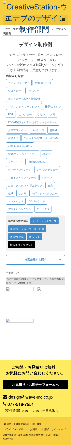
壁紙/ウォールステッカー (22, 154)
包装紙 (53, 130)
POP (11, 114)
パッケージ (37, 130)
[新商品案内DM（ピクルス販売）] (51, 301)
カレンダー (25, 114)
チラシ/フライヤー (18, 83)
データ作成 (42, 209)
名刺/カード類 (43, 83)
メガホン (47, 177)
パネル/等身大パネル (20, 146)
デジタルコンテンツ (19, 209)
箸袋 (50, 185)
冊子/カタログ (53, 106)
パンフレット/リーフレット (24, 106)
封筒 (52, 114)
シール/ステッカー (47, 169)
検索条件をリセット (21, 244)
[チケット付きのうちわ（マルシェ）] (20, 332)
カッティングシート (19, 169)
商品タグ (13, 138)
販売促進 (18, 237)
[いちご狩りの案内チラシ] (20, 301)
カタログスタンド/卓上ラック (25, 185)
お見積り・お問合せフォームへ (35, 384)
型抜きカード (15, 90)
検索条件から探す (35, 259)
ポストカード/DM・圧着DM (24, 98)
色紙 (10, 193)
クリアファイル (17, 130)
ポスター (34, 90)
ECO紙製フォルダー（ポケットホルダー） (32, 122)
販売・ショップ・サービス (28, 229)
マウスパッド (15, 201)
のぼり (46, 154)
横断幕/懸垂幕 (37, 162)
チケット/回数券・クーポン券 (41, 138)
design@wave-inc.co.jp (30, 397)
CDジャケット (37, 201)
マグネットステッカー (44, 193)
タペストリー (15, 162)
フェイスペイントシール (22, 177)
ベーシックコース (46, 221)
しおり (22, 193)
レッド (36, 237)
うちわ (41, 114)
